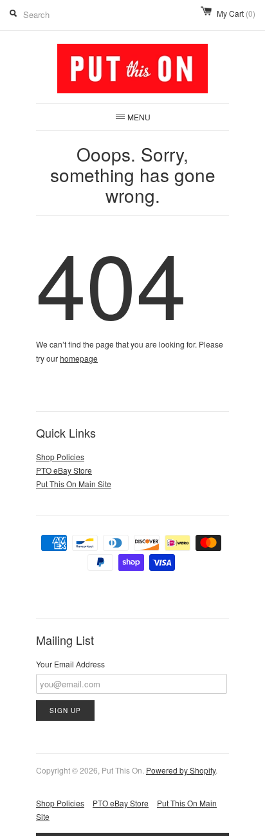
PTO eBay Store (64, 470)
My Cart (236, 13)
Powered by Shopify (180, 770)
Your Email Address (70, 663)
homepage (79, 358)
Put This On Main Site (73, 483)
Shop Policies (60, 456)
